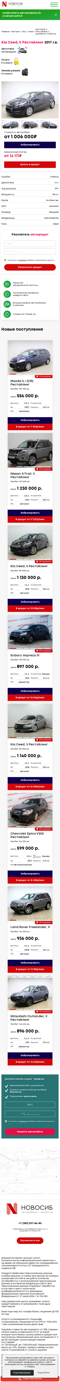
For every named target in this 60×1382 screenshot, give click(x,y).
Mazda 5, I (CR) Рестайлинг (21, 383)
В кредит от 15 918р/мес (30, 608)
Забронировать (30, 145)
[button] (52, 102)
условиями (22, 260)
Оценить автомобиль (30, 1132)
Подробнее (43, 1373)
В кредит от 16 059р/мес (30, 787)
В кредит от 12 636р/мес (30, 698)
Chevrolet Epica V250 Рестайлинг (27, 835)
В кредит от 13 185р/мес (30, 969)
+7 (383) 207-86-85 (30, 1223)
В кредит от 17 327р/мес (30, 519)
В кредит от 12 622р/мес (30, 1062)
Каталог (16, 32)
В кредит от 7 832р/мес (30, 427)
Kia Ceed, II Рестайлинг (29, 566)
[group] (30, 357)
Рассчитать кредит (30, 267)
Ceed (30, 32)
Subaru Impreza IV (24, 655)
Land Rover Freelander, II (30, 927)
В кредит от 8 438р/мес (30, 880)
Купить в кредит (30, 164)
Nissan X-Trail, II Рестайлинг (22, 475)
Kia (23, 32)
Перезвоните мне (30, 1241)
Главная (5, 32)
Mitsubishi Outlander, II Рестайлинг (28, 1018)
